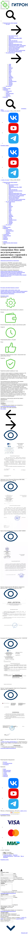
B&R (10, 65)
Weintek (10, 85)
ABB (10, 64)
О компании (9, 91)
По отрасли (8, 86)
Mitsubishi (11, 77)
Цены (4, 87)
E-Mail (14, 875)
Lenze (10, 75)
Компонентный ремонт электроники (17, 45)
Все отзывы (3, 408)
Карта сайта (17, 856)
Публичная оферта (7, 854)
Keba (10, 74)
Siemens (10, 82)
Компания (5, 89)
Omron (10, 78)
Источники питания (13, 35)
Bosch (10, 69)
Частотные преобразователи (15, 51)
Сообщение (15, 904)
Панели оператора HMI (14, 47)
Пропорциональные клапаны (15, 41)
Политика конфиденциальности (10, 855)
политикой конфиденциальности (8, 406)
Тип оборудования (17, 877)
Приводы (11, 43)
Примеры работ (7, 88)
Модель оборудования (18, 879)
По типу (8, 183)
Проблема (14, 890)
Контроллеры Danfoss (14, 49)
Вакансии (8, 95)
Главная (5, 241)
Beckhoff (11, 68)
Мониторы (11, 37)
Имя (14, 895)
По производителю (10, 201)
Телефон (15, 876)
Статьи (7, 92)
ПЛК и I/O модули (13, 40)
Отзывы (8, 94)
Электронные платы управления (16, 46)
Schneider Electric (13, 81)
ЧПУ (10, 39)
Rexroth (10, 80)
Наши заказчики (10, 93)
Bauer (10, 66)
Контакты (5, 97)
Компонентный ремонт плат (15, 44)
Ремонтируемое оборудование (10, 23)
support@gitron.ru (13, 741)
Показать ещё (24, 932)
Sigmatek (11, 83)
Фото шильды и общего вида (7, 880)
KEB (10, 72)
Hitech (10, 71)
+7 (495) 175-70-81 (5, 111)
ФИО (14, 873)
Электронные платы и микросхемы (17, 50)
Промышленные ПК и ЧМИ (15, 38)
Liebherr (10, 76)
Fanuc (10, 70)
